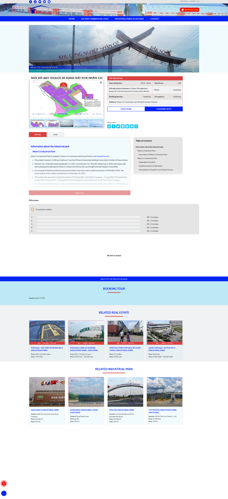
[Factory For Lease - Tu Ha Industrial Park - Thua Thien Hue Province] (164, 340)
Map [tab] (55, 134)
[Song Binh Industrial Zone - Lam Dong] (47, 401)
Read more (79, 193)
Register (184, 1)
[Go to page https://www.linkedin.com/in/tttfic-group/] (49, 1)
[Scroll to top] (4, 493)
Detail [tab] (38, 134)
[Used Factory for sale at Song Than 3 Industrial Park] (86, 340)
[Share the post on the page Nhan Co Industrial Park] (109, 126)
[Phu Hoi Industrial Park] (86, 401)
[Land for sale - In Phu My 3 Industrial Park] (125, 340)
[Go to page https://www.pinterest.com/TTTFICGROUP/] (44, 1)
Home (72, 19)
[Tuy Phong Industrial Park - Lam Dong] (125, 401)
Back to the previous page (114, 279)
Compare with (164, 109)
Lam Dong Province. (101, 156)
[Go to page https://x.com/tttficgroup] (39, 1)
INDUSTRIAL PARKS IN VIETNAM (129, 19)
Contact (154, 19)
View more (126, 109)
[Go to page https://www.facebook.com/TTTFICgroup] (30, 1)
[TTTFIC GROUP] (41, 9)
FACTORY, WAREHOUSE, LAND (94, 19)
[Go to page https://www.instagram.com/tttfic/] (35, 1)
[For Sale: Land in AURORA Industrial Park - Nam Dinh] (47, 340)
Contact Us (194, 1)
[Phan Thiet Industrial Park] (164, 401)
